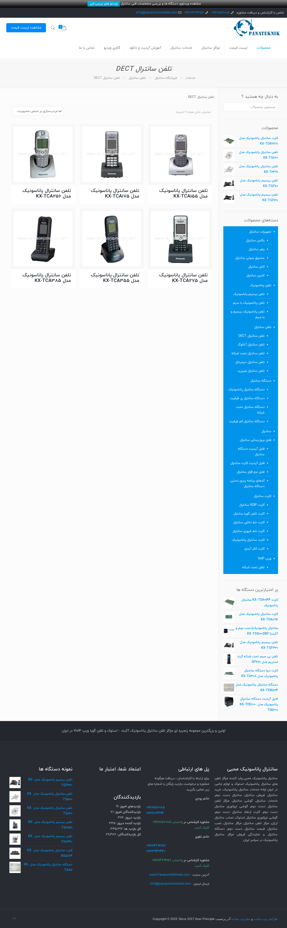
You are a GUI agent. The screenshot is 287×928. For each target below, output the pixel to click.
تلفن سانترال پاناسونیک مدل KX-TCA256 (46, 193)
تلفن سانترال (137, 78)
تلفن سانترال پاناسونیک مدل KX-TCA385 (46, 278)
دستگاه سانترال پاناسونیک (246, 389)
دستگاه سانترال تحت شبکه (250, 410)
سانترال (266, 431)
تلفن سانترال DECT (252, 336)
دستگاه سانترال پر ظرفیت (247, 398)
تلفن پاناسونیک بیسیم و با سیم (248, 314)
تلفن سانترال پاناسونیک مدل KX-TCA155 (183, 193)
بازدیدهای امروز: (129, 806)
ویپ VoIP (264, 558)
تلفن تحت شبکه (253, 567)
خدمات (190, 78)
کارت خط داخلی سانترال (249, 522)
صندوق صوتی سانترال (250, 258)
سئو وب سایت (240, 919)
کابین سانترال (255, 275)
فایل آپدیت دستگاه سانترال (251, 452)
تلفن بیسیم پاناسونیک (249, 294)
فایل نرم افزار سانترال (251, 472)
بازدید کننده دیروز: (128, 823)
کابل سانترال (256, 267)
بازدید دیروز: (132, 818)
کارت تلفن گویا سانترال (249, 514)
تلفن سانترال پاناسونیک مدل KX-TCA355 (115, 278)
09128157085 (220, 13)
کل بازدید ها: (132, 829)
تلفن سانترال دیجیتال (250, 362)
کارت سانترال (262, 496)
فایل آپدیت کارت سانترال (247, 463)
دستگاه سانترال (260, 381)
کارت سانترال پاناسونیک (248, 540)
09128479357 (194, 13)
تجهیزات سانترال (260, 232)
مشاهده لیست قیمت (26, 27)
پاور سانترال (257, 249)
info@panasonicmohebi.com (156, 13)
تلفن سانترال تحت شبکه (248, 353)
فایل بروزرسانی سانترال (255, 440)
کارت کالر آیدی (254, 549)
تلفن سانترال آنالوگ (251, 345)
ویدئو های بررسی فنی (103, 4)
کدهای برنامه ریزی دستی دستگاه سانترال (247, 483)
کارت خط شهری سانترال (249, 531)
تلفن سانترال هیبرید (251, 371)
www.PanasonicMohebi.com (169, 875)
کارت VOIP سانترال (252, 505)
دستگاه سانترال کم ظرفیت (247, 421)
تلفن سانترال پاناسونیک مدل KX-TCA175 (115, 193)
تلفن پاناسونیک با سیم (249, 303)
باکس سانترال (255, 240)
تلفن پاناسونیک (260, 285)
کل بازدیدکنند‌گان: (128, 834)
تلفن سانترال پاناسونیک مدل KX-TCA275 (183, 278)
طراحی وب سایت (266, 919)
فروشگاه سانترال (166, 78)
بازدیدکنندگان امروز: (127, 812)
